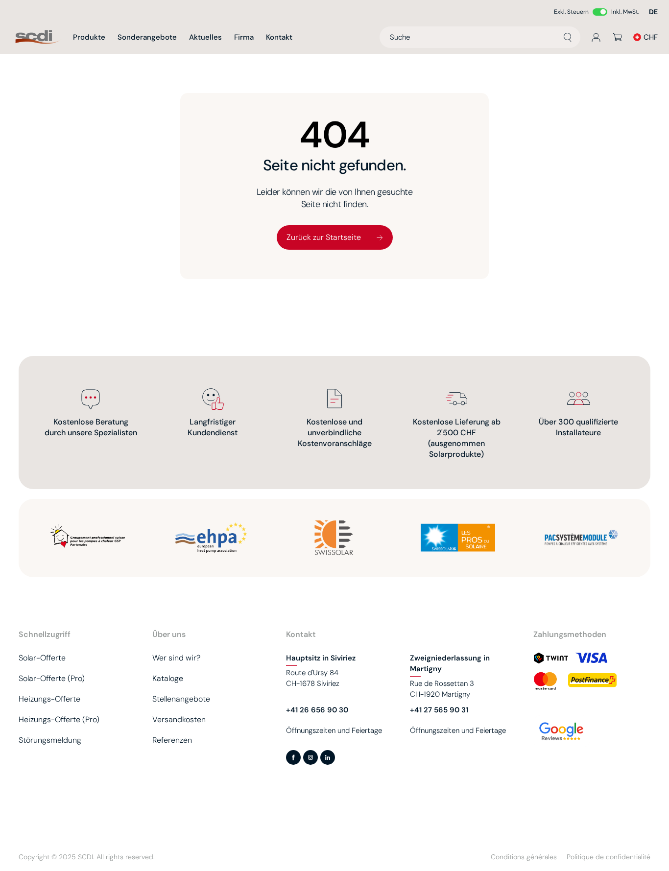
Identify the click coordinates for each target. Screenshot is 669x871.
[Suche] (567, 37)
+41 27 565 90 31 (439, 710)
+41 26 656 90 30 (317, 710)
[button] (653, 12)
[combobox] (480, 37)
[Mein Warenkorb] (617, 37)
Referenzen (172, 740)
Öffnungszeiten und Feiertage (334, 730)
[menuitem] (89, 37)
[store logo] (38, 37)
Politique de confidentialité (608, 856)
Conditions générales (524, 856)
